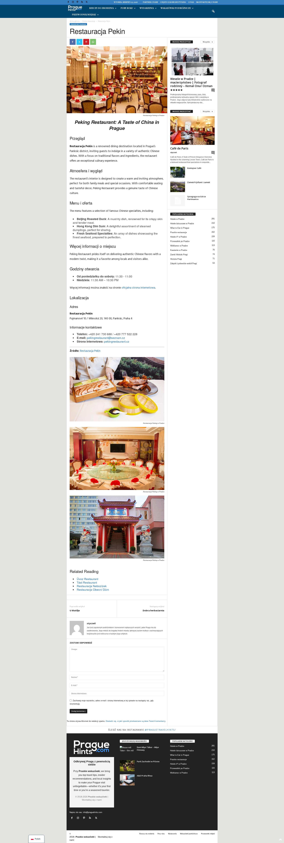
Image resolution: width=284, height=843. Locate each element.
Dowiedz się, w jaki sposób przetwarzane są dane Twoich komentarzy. (136, 721)
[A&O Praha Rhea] (127, 779)
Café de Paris (179, 148)
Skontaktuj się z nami (207, 2)
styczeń (91, 623)
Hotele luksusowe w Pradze (182, 223)
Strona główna (75, 21)
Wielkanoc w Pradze (179, 246)
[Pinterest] (77, 2)
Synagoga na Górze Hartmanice (196, 198)
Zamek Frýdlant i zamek (198, 182)
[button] (213, 11)
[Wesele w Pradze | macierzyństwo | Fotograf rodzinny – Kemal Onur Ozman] (192, 61)
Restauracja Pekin (90, 351)
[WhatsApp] (93, 42)
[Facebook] (68, 2)
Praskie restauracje (88, 21)
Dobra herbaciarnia (153, 610)
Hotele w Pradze (177, 219)
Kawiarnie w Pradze (178, 250)
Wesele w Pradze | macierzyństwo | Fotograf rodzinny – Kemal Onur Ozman (191, 82)
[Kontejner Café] (177, 172)
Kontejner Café (194, 168)
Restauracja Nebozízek (92, 586)
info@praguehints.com (92, 812)
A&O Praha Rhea (144, 775)
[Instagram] (73, 2)
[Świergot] (86, 2)
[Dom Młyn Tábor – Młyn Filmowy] (127, 751)
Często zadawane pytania (173, 2)
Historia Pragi (176, 259)
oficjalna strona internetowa (138, 288)
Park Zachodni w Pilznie (148, 761)
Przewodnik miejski (84, 14)
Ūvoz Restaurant (87, 579)
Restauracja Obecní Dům (93, 589)
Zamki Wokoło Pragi (179, 254)
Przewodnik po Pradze (179, 241)
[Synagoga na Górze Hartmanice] (177, 200)
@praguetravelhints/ (160, 729)
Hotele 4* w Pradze (178, 237)
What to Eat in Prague (179, 228)
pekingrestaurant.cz (116, 341)
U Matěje (75, 610)
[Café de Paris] (192, 130)
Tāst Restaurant (87, 582)
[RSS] (82, 2)
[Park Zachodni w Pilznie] (127, 765)
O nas (191, 2)
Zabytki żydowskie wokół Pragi (183, 263)
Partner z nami (150, 2)
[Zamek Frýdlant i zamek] (177, 186)
